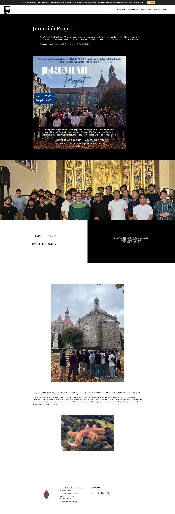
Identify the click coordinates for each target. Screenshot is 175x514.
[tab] (38, 236)
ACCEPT (151, 2)
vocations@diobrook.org (68, 502)
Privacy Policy (128, 2)
